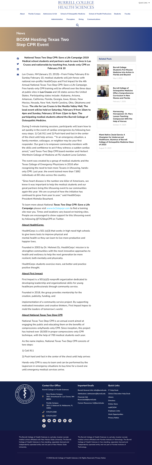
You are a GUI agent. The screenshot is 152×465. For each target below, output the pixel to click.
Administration (57, 19)
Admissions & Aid (50, 14)
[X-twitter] (64, 420)
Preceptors (70, 19)
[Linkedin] (70, 420)
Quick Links (143, 3)
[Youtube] (54, 420)
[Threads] (44, 426)
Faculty (127, 14)
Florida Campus (34, 14)
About (22, 14)
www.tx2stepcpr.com (58, 208)
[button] (77, 25)
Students (117, 14)
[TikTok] (49, 420)
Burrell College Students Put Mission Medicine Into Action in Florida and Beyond (123, 71)
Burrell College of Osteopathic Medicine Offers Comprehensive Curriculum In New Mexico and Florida (123, 93)
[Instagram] (44, 420)
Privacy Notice (100, 458)
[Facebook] (59, 420)
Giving (81, 19)
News (20, 33)
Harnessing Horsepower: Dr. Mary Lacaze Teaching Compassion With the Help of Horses (123, 116)
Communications (93, 19)
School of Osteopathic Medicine (73, 14)
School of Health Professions (100, 14)
